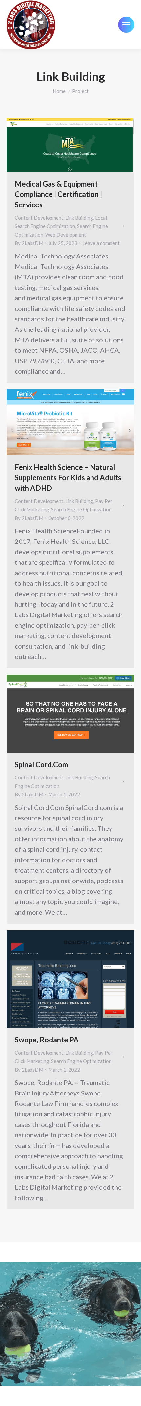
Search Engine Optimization (81, 509)
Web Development (65, 235)
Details (79, 145)
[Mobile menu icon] (126, 25)
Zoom (61, 145)
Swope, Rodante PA (47, 1039)
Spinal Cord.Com (41, 764)
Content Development (39, 218)
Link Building (79, 218)
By (29, 243)
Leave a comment (101, 243)
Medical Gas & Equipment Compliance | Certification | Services (58, 194)
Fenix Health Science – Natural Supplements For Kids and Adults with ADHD (68, 477)
